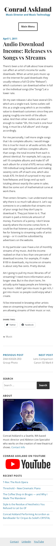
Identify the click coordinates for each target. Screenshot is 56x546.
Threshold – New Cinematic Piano (22, 488)
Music (9, 336)
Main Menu (28, 26)
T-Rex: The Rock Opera (15, 482)
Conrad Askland (28, 9)
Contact (14, 541)
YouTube (39, 541)
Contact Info (18, 447)
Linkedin (26, 541)
